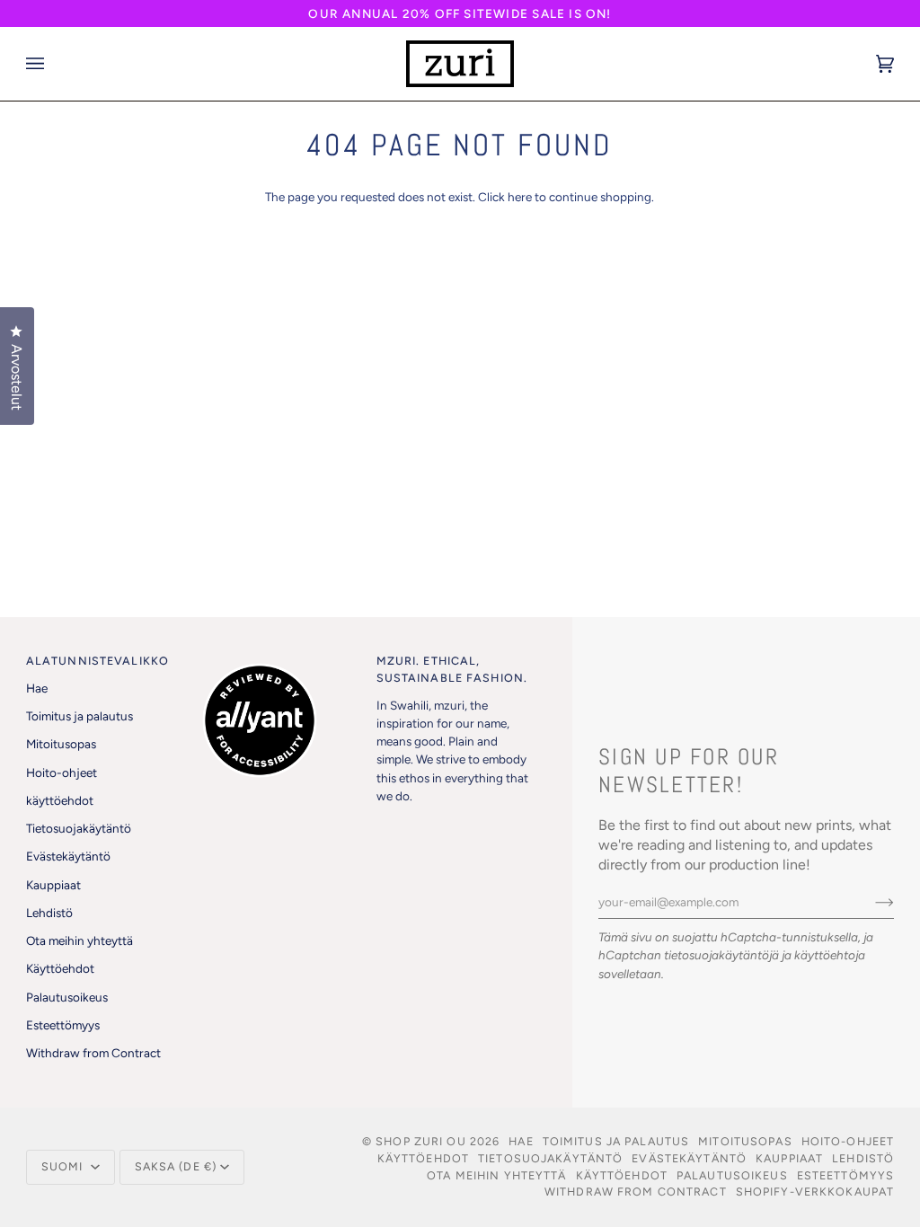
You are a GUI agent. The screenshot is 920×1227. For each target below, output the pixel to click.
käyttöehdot (59, 800)
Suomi (64, 1166)
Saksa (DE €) (176, 1166)
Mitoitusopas (61, 744)
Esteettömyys (63, 1025)
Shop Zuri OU (421, 1141)
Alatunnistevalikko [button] (97, 660)
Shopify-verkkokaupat (815, 1191)
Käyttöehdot (60, 968)
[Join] (870, 901)
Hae (37, 688)
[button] (281, 657)
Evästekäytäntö (68, 856)
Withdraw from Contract (93, 1053)
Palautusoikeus (67, 997)
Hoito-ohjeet (61, 772)
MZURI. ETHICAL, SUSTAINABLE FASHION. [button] (452, 669)
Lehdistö (49, 912)
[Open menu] (53, 64)
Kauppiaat (53, 885)
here (520, 197)
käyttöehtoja (829, 955)
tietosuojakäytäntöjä (721, 955)
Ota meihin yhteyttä (79, 940)
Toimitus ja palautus (79, 716)
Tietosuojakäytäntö (78, 828)
